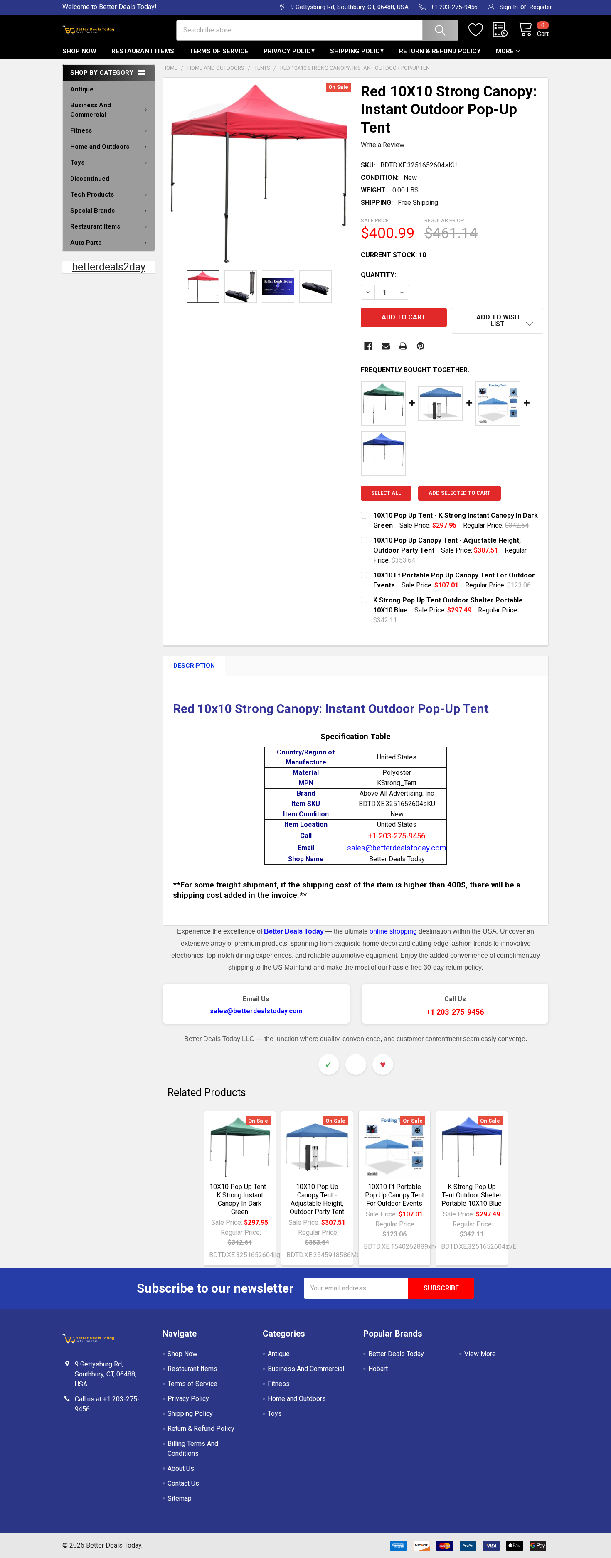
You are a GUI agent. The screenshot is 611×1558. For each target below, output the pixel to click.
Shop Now (79, 51)
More (505, 51)
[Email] (385, 346)
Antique (82, 89)
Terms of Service (219, 51)
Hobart (378, 1369)
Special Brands (92, 210)
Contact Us (183, 1483)
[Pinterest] (420, 346)
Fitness (81, 130)
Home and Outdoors (99, 146)
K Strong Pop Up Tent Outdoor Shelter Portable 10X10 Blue (471, 1195)
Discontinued (89, 178)
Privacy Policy (289, 51)
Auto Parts (85, 242)
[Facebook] (368, 346)
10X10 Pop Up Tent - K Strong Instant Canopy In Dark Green (239, 1199)
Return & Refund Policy (440, 51)
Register (541, 7)
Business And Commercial (90, 109)
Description (194, 665)
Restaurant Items (142, 51)
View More (480, 1354)
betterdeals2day (108, 267)
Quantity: (378, 275)
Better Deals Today (396, 1354)
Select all (386, 493)
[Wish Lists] (480, 30)
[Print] (403, 346)
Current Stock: (393, 255)
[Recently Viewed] (505, 30)
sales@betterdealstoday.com (256, 1011)
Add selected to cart (459, 493)
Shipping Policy (357, 51)
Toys (77, 162)
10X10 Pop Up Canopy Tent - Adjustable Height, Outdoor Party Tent (317, 1199)
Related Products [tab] (207, 1092)
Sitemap (180, 1498)
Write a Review (382, 145)
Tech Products (92, 194)
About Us (181, 1468)
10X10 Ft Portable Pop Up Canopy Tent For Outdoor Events (394, 1195)
